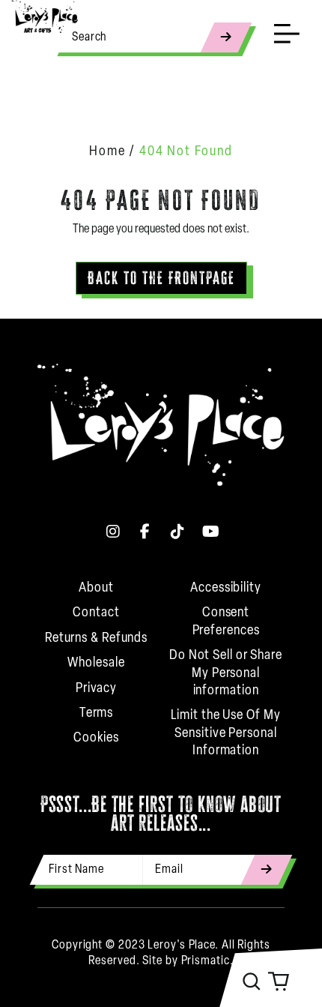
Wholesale (95, 663)
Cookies (96, 738)
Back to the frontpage (161, 277)
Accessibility (225, 588)
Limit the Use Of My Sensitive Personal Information (225, 733)
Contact (96, 613)
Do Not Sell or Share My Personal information (225, 673)
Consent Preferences (226, 622)
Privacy (96, 689)
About (96, 588)
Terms (96, 714)
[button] (251, 981)
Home (107, 152)
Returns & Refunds (96, 639)
